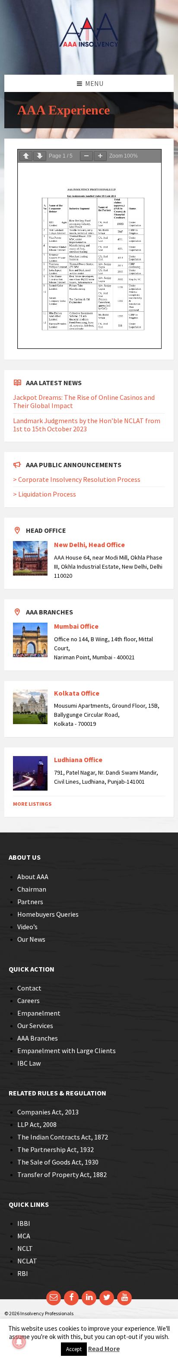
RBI (22, 1273)
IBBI (23, 1223)
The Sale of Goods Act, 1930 (58, 1162)
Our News (31, 939)
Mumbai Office (76, 626)
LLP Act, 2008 (37, 1124)
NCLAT (27, 1261)
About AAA (32, 876)
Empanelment (38, 1013)
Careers (28, 1000)
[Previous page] (25, 156)
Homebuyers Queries (48, 914)
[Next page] (39, 156)
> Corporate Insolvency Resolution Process (76, 479)
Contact (29, 988)
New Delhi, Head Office (89, 544)
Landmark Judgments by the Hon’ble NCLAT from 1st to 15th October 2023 (86, 424)
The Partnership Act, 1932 (55, 1149)
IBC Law (29, 1063)
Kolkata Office (76, 693)
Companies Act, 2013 (48, 1112)
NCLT (25, 1248)
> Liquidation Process (44, 494)
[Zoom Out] (86, 156)
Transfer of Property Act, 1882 (62, 1174)
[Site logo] (89, 58)
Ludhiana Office (78, 759)
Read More (104, 1348)
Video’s (27, 926)
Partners (30, 901)
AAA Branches (37, 1038)
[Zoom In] (100, 156)
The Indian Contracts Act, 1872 (62, 1137)
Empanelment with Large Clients (66, 1050)
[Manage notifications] (19, 1342)
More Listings (32, 804)
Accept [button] (74, 1349)
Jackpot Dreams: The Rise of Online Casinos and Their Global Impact (84, 401)
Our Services (35, 1025)
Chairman (31, 889)
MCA (23, 1235)
